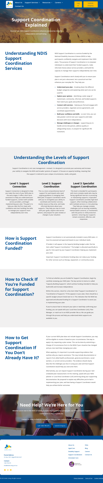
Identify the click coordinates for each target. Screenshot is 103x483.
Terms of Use (88, 478)
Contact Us (19, 6)
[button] (32, 2)
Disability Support (74, 451)
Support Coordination (75, 455)
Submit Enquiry (91, 4)
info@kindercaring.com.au (10, 465)
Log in (78, 4)
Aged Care (71, 448)
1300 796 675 (7, 463)
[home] (9, 4)
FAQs (86, 445)
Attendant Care (73, 458)
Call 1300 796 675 (43, 426)
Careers (87, 451)
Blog (86, 448)
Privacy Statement (78, 478)
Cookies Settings (98, 478)
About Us (18, 2)
